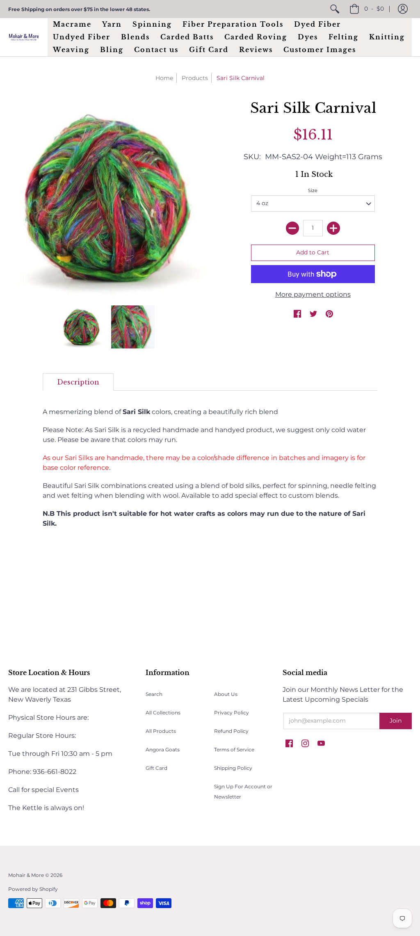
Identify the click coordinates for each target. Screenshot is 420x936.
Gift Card (156, 768)
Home (164, 78)
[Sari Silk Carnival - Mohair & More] (81, 327)
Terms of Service (234, 749)
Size (312, 190)
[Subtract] (292, 228)
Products (195, 78)
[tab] (78, 382)
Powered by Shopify (33, 889)
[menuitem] (335, 9)
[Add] (333, 228)
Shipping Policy (233, 768)
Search (154, 694)
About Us (225, 694)
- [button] (374, 8)
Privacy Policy (231, 712)
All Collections (163, 712)
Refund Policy (231, 731)
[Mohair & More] (23, 37)
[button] (403, 9)
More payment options (313, 294)
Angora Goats (163, 749)
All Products (161, 731)
